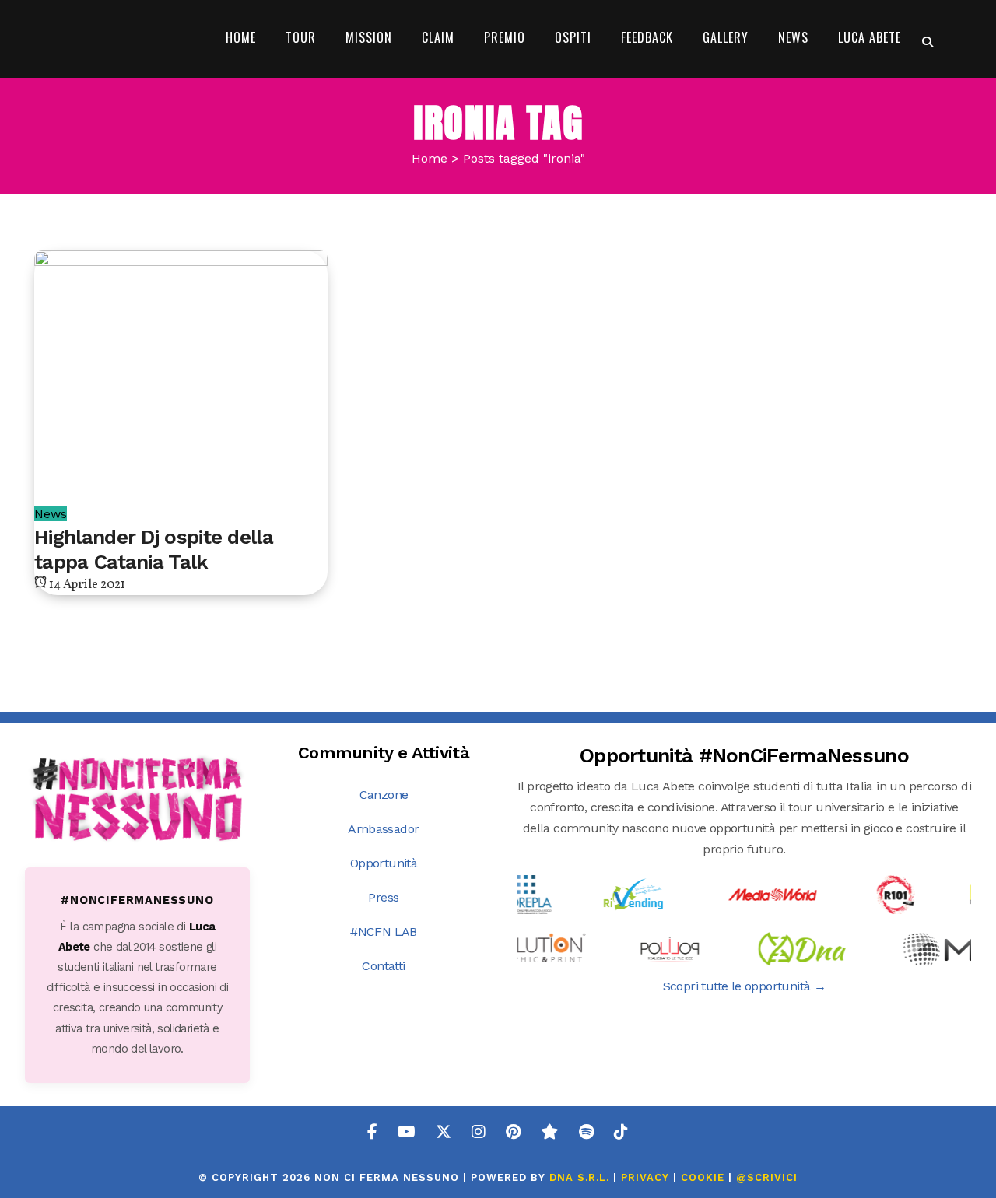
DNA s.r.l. (581, 1177)
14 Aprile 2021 (86, 585)
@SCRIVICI (767, 1177)
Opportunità (383, 863)
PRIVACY (645, 1177)
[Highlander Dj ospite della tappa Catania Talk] (181, 360)
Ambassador (383, 828)
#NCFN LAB (383, 931)
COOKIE (702, 1177)
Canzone (384, 794)
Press (383, 897)
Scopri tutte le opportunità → (744, 986)
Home (429, 158)
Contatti (383, 965)
